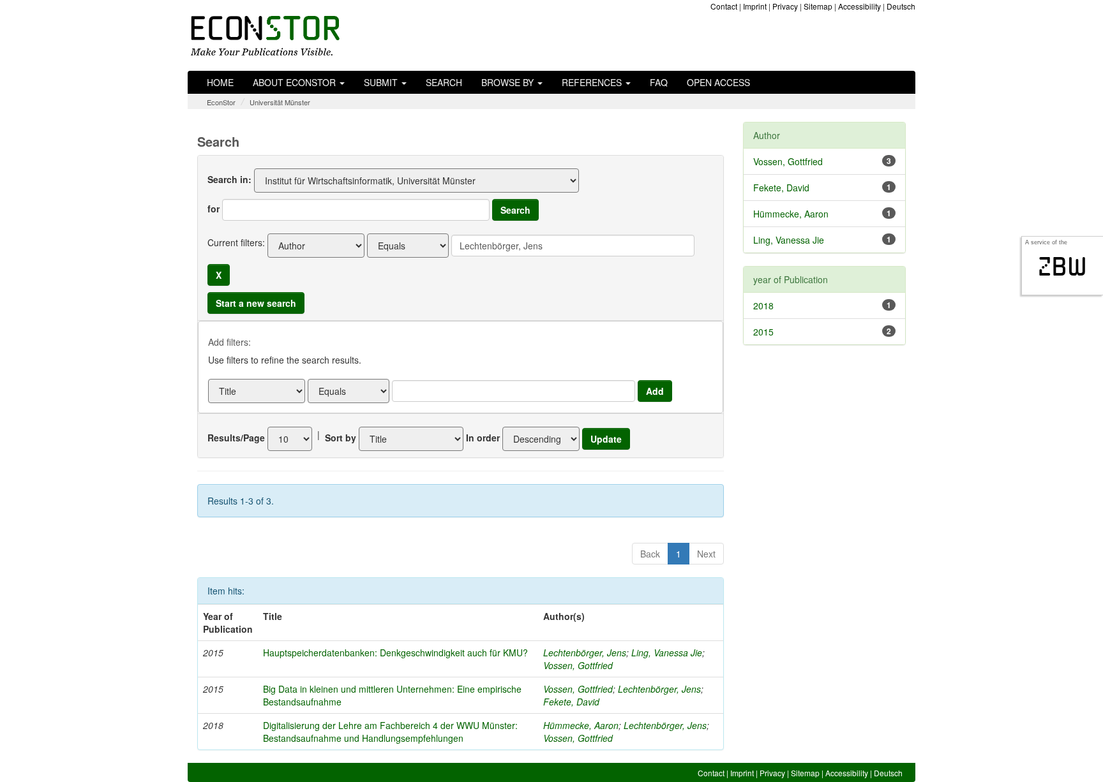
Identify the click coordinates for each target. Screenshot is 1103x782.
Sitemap (818, 6)
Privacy (785, 6)
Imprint (755, 6)
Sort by (340, 437)
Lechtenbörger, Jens (584, 652)
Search (444, 82)
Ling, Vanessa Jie (666, 652)
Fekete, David (571, 701)
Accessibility (859, 6)
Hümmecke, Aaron (581, 725)
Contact (723, 6)
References (593, 82)
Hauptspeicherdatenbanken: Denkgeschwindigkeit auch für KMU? (395, 652)
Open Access (718, 82)
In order (483, 437)
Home (220, 82)
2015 (763, 331)
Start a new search (256, 303)
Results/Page (236, 437)
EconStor (221, 102)
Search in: (229, 179)
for (213, 208)
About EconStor (295, 82)
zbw (1062, 267)
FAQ (659, 82)
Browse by (508, 82)
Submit (382, 82)
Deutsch (901, 6)
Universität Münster (280, 102)
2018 (763, 305)
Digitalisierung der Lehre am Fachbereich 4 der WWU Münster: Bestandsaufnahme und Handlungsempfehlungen (390, 731)
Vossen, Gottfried (578, 665)
